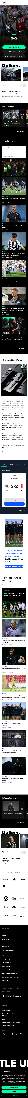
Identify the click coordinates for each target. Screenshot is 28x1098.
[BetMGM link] (14, 898)
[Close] (25, 1071)
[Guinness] (14, 915)
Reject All (14, 1091)
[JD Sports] (5, 898)
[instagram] (12, 1034)
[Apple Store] (6, 996)
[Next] (24, 85)
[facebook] (17, 1034)
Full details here (6, 452)
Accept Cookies (14, 1087)
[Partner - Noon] (22, 878)
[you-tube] (8, 1034)
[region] (14, 1083)
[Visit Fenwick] (22, 898)
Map (3, 1019)
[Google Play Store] (17, 996)
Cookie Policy (13, 1082)
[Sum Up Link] (5, 886)
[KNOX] (5, 878)
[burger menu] (25, 3)
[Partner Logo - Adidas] (14, 878)
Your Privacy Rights (14, 1095)
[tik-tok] (4, 1034)
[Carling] (14, 907)
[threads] (21, 1034)
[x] (4, 1038)
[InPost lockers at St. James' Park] (5, 907)
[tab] (4, 465)
